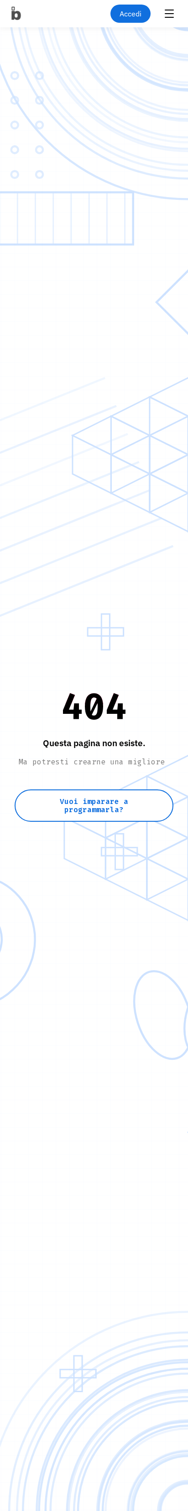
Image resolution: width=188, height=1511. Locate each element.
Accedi (130, 13)
